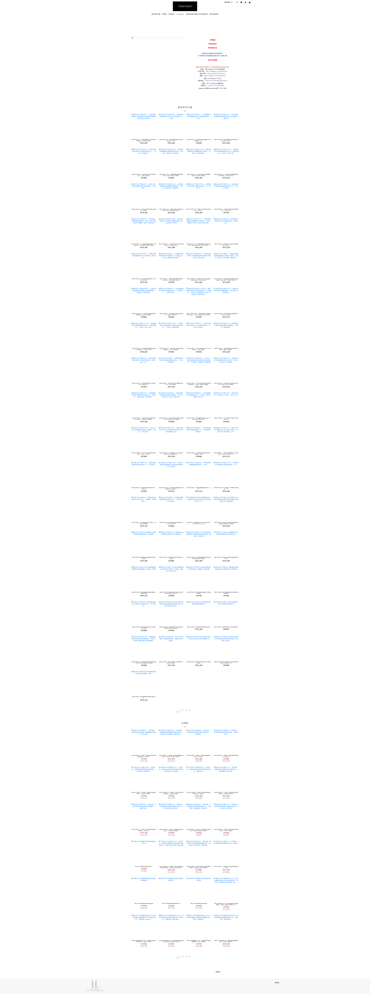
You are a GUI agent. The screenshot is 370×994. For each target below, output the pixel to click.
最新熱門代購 (155, 14)
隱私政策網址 (214, 14)
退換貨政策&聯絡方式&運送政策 (197, 14)
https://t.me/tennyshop (216, 85)
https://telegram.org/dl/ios (216, 73)
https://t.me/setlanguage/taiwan (216, 80)
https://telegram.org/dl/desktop (214, 76)
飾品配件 (172, 14)
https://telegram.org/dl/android (216, 71)
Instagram (180, 14)
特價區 (164, 14)
